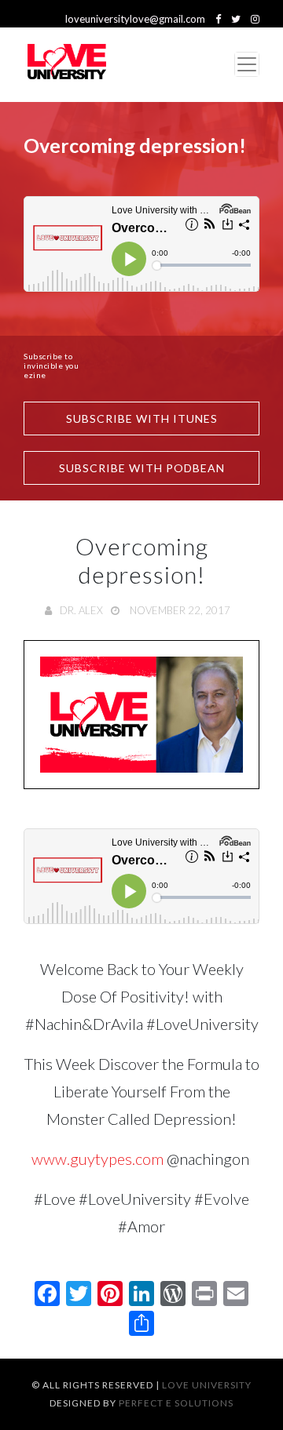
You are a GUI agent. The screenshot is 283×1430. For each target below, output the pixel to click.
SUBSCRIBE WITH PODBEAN (142, 468)
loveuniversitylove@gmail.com (135, 19)
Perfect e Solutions (176, 1403)
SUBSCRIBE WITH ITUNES (142, 418)
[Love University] (67, 64)
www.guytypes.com (97, 1158)
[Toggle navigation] (246, 64)
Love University (207, 1385)
